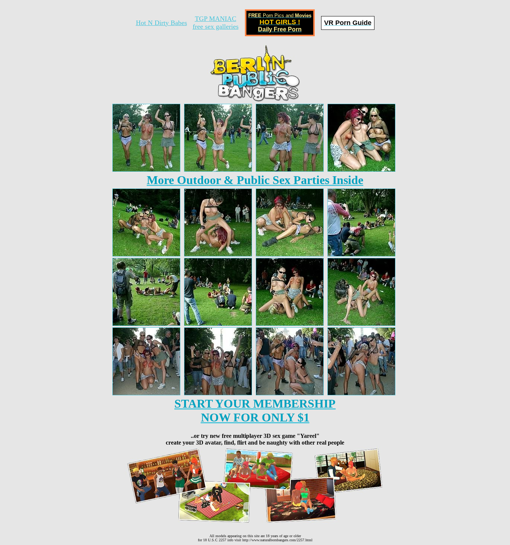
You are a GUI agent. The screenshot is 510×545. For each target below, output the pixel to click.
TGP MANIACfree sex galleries (216, 22)
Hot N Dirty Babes (161, 23)
